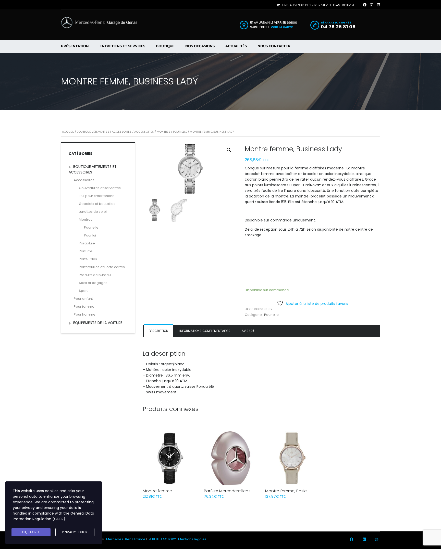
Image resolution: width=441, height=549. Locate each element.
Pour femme (84, 306)
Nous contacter (274, 46)
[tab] (158, 331)
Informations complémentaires (204, 331)
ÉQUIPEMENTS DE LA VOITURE (97, 322)
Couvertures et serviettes (100, 187)
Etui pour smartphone (97, 195)
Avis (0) (248, 331)
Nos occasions (200, 46)
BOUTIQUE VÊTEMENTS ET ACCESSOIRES (104, 132)
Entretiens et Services (122, 46)
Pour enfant (83, 298)
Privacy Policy (75, 532)
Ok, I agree (31, 532)
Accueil (68, 132)
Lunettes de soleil (93, 211)
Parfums (86, 251)
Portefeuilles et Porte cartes (102, 267)
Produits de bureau (95, 274)
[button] (229, 150)
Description (158, 331)
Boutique (165, 46)
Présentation (75, 46)
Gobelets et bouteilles (97, 203)
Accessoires (144, 132)
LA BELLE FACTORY (162, 539)
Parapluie (87, 243)
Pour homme (84, 314)
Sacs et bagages (93, 282)
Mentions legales (192, 539)
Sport (83, 290)
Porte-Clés (88, 259)
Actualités (236, 46)
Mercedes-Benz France (125, 539)
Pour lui (90, 235)
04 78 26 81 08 (338, 26)
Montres (163, 132)
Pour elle (180, 132)
